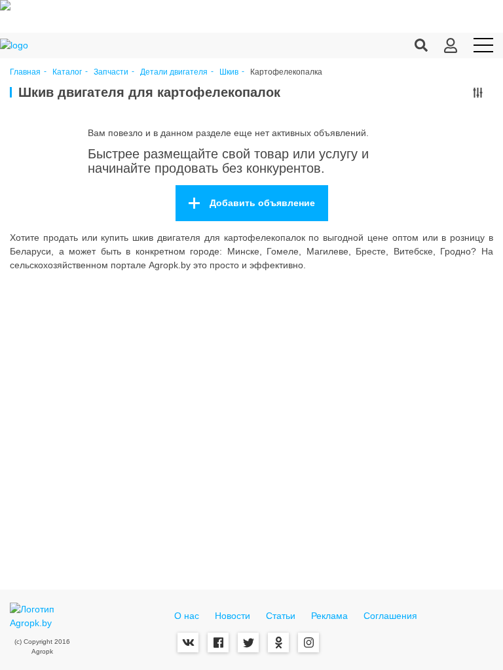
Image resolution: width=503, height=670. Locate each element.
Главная (25, 72)
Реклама (329, 615)
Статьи (280, 615)
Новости (232, 615)
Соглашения (390, 615)
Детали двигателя (174, 72)
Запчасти (111, 72)
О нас (186, 615)
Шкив (228, 72)
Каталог (67, 72)
